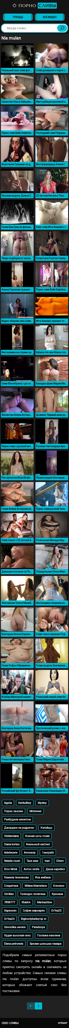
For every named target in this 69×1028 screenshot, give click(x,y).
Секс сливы (10, 1023)
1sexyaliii (48, 852)
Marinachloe (44, 902)
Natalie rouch (12, 861)
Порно (36, 5)
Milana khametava (36, 885)
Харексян (10, 910)
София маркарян (34, 910)
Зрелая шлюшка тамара (45, 943)
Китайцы (46, 827)
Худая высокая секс (17, 935)
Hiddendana (11, 836)
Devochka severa (14, 927)
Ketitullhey (24, 803)
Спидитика (11, 885)
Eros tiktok (10, 869)
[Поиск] (62, 28)
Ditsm (60, 861)
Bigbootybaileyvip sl (33, 918)
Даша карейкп (55, 869)
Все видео (50, 17)
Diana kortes (12, 844)
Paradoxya (38, 927)
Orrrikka (9, 894)
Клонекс (58, 885)
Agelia (8, 803)
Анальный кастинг (38, 844)
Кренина (57, 894)
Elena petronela (13, 943)
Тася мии (32, 861)
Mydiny (42, 803)
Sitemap (62, 1023)
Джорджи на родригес (19, 827)
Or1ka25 (56, 910)
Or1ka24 (9, 918)
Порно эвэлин (13, 811)
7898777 (9, 902)
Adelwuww (11, 852)
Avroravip (30, 852)
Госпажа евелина (48, 935)
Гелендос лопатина (32, 894)
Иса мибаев (43, 877)
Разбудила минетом (17, 819)
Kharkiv (26, 902)
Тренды (18, 17)
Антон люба (31, 869)
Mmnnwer (35, 811)
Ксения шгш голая (37, 836)
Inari (47, 861)
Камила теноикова (16, 877)
